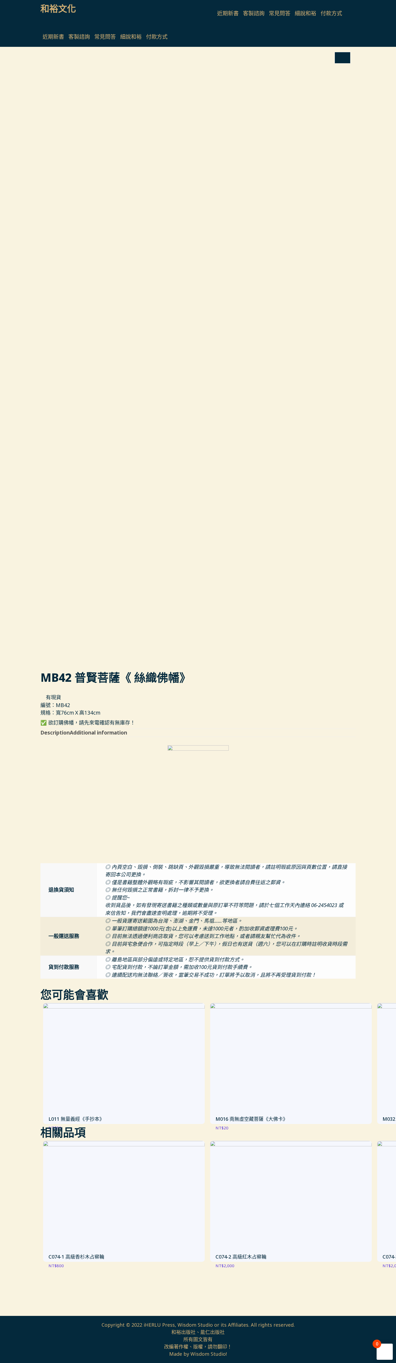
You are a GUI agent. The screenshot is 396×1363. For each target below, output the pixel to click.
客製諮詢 (254, 13)
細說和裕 (305, 13)
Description (55, 732)
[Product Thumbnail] (342, 57)
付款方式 (331, 13)
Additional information (98, 732)
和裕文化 (58, 8)
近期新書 (228, 13)
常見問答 (279, 13)
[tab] (55, 733)
